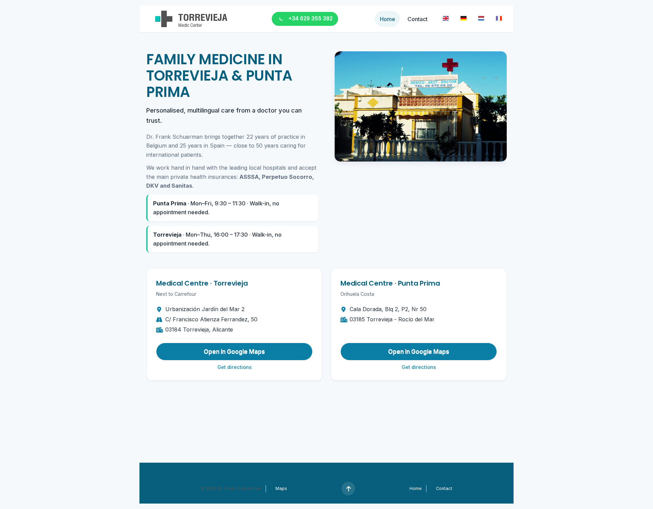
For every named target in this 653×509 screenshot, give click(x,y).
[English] (446, 18)
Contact (417, 19)
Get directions (234, 367)
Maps (281, 488)
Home (387, 19)
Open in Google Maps (234, 351)
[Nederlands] (481, 18)
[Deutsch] (464, 18)
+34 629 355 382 (310, 18)
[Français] (499, 18)
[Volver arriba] (348, 488)
